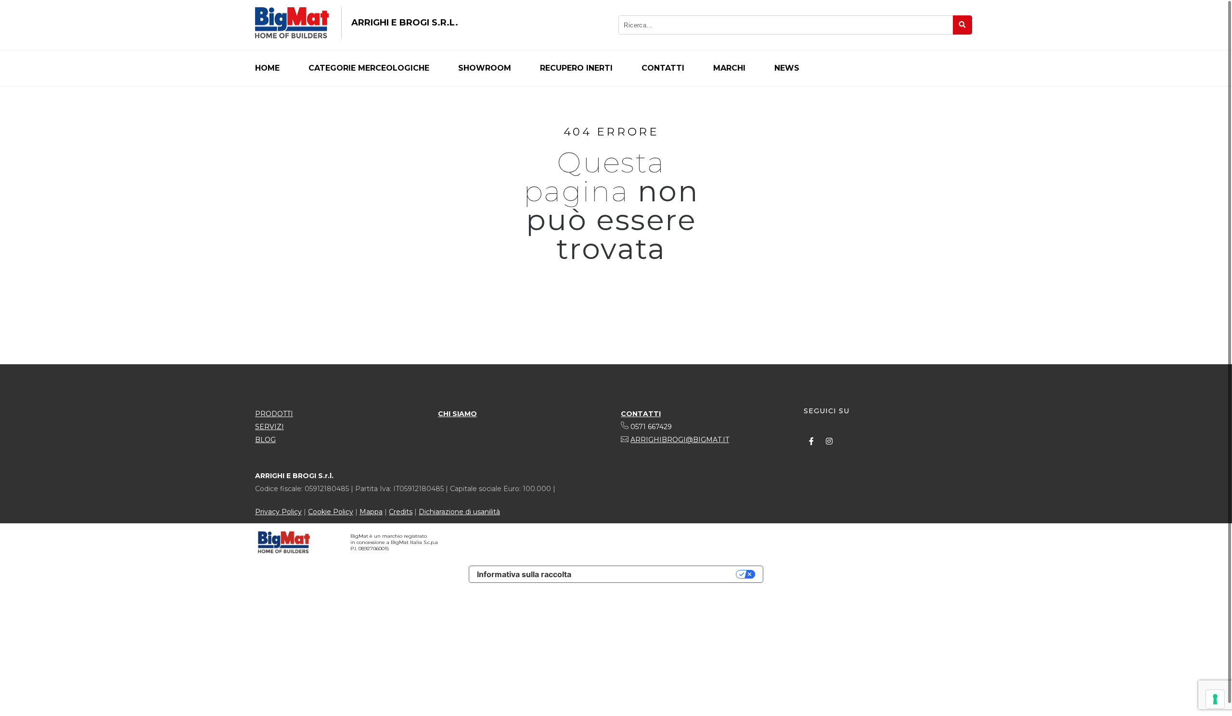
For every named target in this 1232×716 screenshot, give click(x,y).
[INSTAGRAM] (829, 441)
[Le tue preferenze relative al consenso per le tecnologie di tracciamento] (1215, 699)
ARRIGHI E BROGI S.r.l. (404, 22)
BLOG (265, 439)
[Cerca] (962, 25)
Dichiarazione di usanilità (459, 511)
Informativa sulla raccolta (524, 574)
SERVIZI (269, 426)
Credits (400, 511)
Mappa (371, 511)
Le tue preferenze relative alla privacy (658, 574)
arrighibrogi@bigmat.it (679, 439)
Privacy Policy (278, 511)
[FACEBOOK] (811, 441)
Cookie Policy (330, 511)
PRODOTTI (274, 413)
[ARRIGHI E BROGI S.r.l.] (292, 23)
